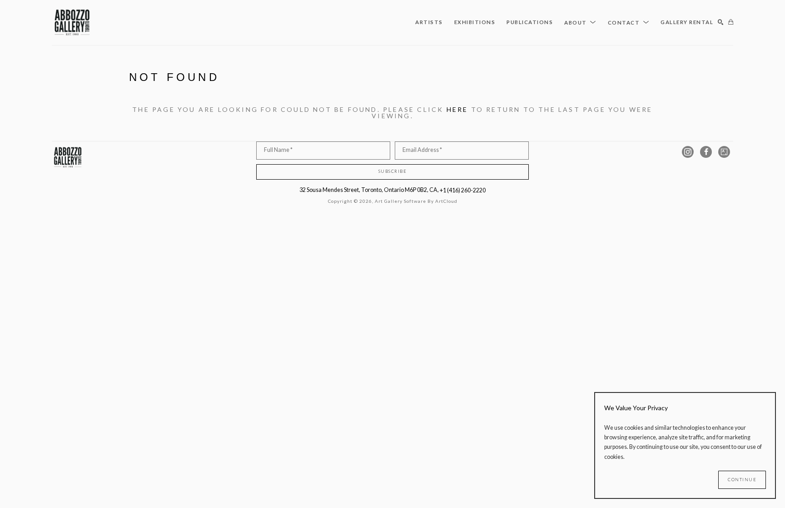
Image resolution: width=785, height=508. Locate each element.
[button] (580, 22)
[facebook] (706, 152)
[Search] (721, 22)
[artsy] (724, 152)
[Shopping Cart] (730, 22)
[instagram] (688, 152)
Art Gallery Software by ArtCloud (416, 201)
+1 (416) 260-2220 (463, 190)
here (457, 109)
